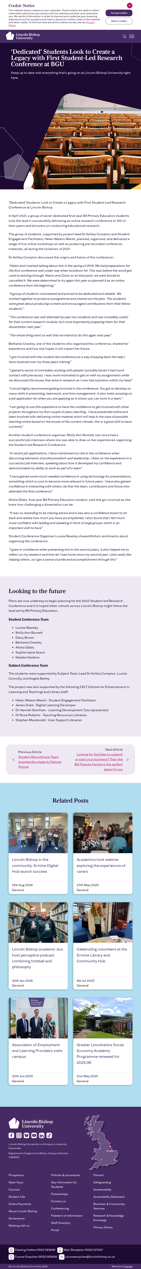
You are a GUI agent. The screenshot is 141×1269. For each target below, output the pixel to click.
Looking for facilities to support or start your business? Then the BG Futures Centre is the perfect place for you (98, 761)
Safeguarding (102, 1182)
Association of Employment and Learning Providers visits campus (37, 1050)
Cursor (128, 1266)
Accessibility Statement (109, 1196)
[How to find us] (101, 1143)
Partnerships (59, 1194)
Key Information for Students (64, 1184)
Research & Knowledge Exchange (108, 1218)
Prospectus (16, 1175)
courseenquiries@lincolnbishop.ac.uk (89, 1256)
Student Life (17, 1196)
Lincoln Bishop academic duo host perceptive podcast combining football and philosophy (37, 958)
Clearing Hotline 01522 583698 (34, 1249)
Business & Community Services (109, 1206)
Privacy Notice (103, 1227)
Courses (14, 1189)
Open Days (16, 1182)
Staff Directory (60, 1223)
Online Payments (20, 1204)
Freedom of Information (67, 1215)
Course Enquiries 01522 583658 (35, 1256)
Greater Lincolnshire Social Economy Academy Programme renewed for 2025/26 (100, 1053)
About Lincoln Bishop (23, 1211)
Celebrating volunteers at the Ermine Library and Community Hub (102, 955)
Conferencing (60, 1208)
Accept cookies (119, 13)
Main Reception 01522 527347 (83, 1249)
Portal (55, 1230)
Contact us (58, 1201)
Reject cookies (119, 21)
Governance (17, 1218)
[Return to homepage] (23, 36)
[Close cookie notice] (129, 5)
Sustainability (102, 1189)
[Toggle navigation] (131, 36)
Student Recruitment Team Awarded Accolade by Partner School (40, 762)
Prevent (98, 1175)
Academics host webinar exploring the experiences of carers (101, 865)
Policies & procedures (65, 1175)
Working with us (19, 1225)
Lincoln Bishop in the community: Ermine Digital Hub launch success (35, 865)
